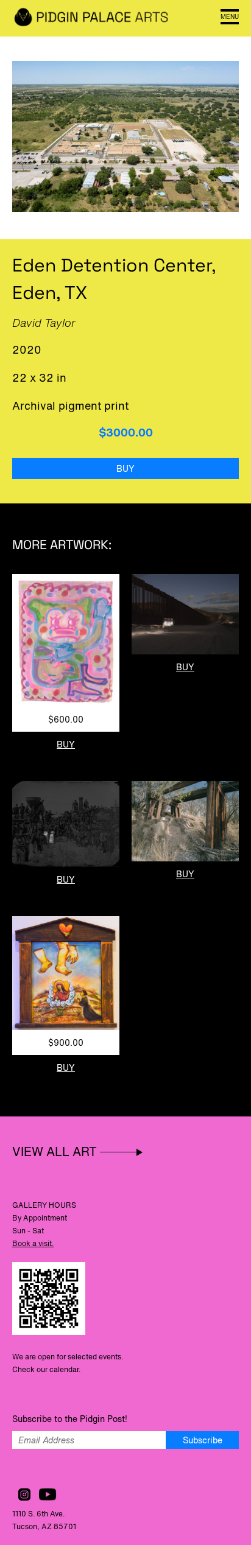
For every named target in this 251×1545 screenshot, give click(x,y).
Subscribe (202, 1440)
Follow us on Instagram (24, 1494)
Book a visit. (33, 1243)
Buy (125, 468)
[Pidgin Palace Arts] (91, 18)
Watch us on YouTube (47, 1494)
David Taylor (44, 323)
